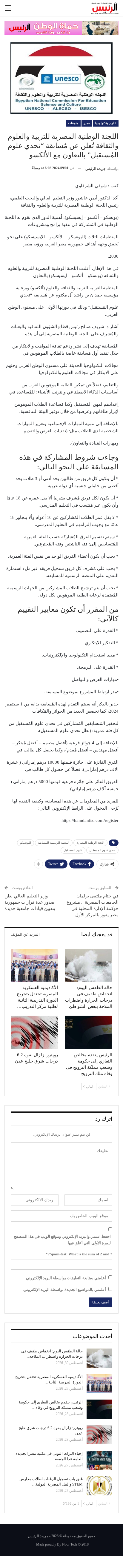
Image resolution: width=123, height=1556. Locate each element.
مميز (87, 123)
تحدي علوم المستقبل (102, 850)
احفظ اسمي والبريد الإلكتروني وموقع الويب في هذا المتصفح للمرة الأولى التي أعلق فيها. (62, 1239)
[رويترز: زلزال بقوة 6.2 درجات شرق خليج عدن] (34, 1032)
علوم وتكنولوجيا (105, 123)
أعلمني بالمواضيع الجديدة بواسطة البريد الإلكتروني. (64, 1289)
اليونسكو (25, 842)
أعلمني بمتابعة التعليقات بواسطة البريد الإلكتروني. (65, 1278)
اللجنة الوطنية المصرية (90, 842)
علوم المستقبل (73, 850)
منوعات (73, 123)
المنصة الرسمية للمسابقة (54, 842)
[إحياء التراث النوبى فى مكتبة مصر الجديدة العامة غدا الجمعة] (99, 1460)
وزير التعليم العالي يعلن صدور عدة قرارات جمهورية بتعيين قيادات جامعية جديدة (29, 902)
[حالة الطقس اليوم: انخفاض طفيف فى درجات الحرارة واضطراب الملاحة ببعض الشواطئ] (88, 965)
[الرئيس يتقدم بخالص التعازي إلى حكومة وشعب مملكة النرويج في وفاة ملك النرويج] (88, 1032)
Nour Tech (69, 1544)
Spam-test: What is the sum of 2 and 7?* (79, 1254)
